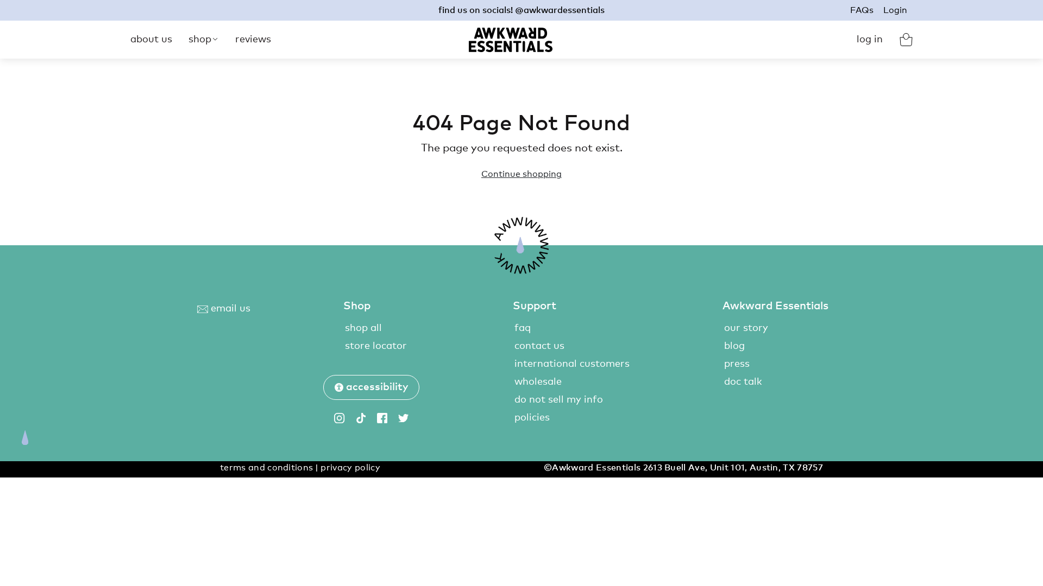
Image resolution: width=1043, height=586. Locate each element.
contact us (539, 346)
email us (229, 309)
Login (895, 10)
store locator (376, 346)
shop (200, 39)
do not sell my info (558, 400)
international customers (572, 364)
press (737, 364)
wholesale (538, 382)
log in (870, 39)
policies (532, 418)
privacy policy (350, 467)
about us (151, 39)
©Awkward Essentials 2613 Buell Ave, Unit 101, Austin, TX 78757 (683, 467)
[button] (371, 387)
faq (522, 328)
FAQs (862, 10)
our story (746, 328)
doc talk (743, 382)
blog (734, 346)
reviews (253, 39)
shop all (363, 328)
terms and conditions (266, 467)
